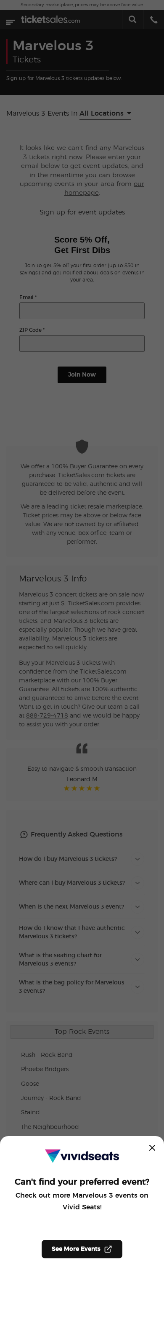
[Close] (152, 1148)
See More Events (76, 1249)
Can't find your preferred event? (82, 1182)
